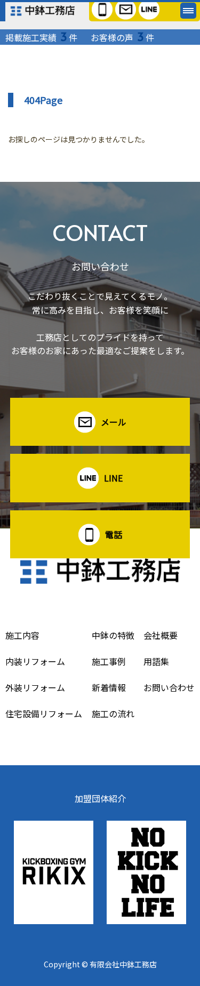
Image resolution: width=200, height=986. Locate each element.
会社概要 (160, 635)
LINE (113, 477)
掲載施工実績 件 (41, 37)
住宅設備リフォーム (43, 713)
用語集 (156, 661)
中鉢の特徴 (113, 635)
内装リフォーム (35, 661)
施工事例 (109, 661)
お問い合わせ (169, 687)
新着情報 (109, 687)
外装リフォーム (35, 687)
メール (113, 421)
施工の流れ (113, 713)
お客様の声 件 (122, 37)
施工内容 (22, 635)
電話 (113, 534)
